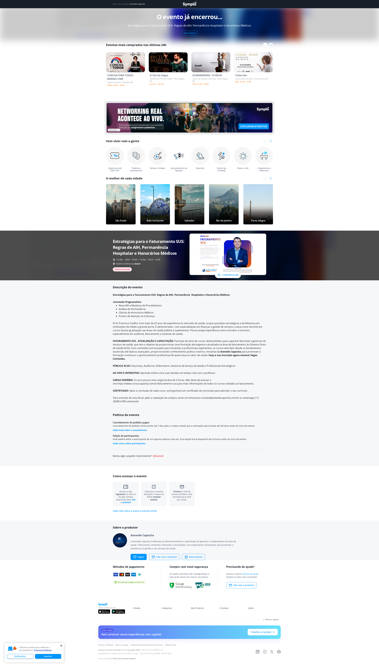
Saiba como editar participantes (129, 443)
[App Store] (104, 611)
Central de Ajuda (250, 573)
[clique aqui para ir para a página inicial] (189, 4)
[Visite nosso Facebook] (279, 652)
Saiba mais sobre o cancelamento (130, 430)
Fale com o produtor (166, 556)
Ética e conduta (122, 645)
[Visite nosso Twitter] (272, 652)
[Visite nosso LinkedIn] (257, 652)
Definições (20, 656)
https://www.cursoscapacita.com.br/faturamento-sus (147, 383)
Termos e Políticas (105, 645)
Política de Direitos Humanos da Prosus (147, 645)
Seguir (141, 556)
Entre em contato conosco (124, 658)
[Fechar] (61, 645)
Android (126, 502)
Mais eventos (196, 556)
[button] (12, 649)
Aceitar (48, 656)
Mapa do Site (171, 645)
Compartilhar (230, 275)
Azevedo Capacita (137, 4)
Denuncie (158, 456)
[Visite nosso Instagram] (264, 652)
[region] (34, 652)
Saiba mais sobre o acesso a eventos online (135, 511)
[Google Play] (118, 611)
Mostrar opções (272, 619)
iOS (133, 499)
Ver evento (189, 33)
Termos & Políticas (43, 650)
